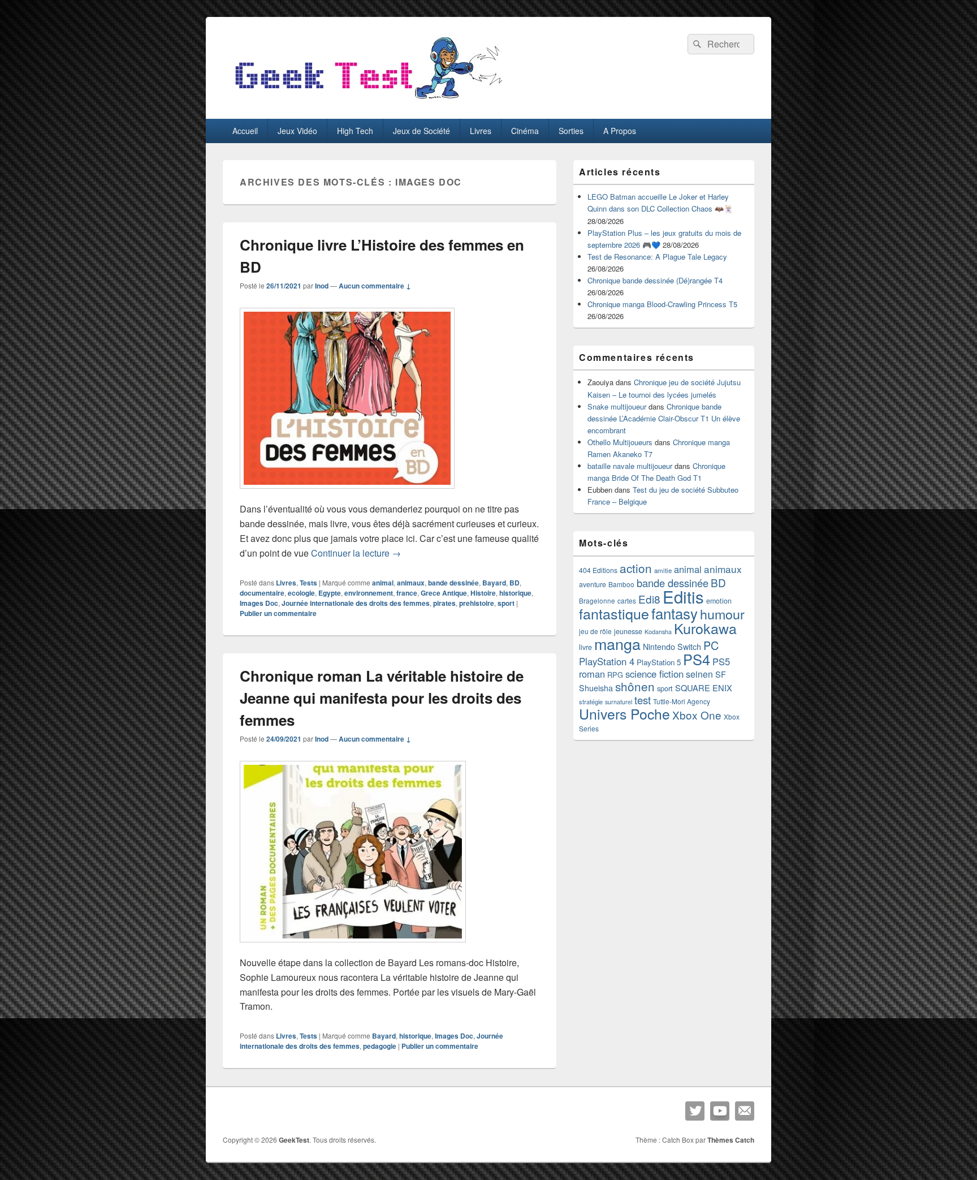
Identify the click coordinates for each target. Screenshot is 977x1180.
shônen (635, 686)
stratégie (591, 701)
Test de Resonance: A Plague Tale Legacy (657, 256)
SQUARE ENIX (703, 688)
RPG (615, 674)
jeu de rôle (595, 631)
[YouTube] (719, 1111)
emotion (719, 601)
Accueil (245, 130)
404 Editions (598, 570)
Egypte (329, 593)
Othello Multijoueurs (619, 442)
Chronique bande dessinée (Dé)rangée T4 (655, 280)
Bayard (494, 583)
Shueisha (596, 688)
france (406, 593)
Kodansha (658, 631)
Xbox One (696, 714)
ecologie (301, 593)
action (636, 567)
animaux (411, 583)
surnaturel (618, 701)
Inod (321, 286)
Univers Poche (624, 713)
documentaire (262, 593)
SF (720, 674)
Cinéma (525, 130)
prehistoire (476, 603)
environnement (368, 593)
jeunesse (628, 631)
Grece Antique (444, 593)
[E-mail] (744, 1111)
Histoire (483, 593)
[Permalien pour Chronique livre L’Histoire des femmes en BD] (347, 494)
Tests (308, 583)
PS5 (721, 661)
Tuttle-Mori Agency (681, 701)
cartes (626, 600)
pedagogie (379, 1046)
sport (506, 603)
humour (722, 613)
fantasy (674, 612)
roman (592, 674)
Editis (683, 596)
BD (514, 583)
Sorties (571, 130)
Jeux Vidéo (297, 130)
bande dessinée (453, 583)
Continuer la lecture (356, 552)
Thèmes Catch (730, 1140)
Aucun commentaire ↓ (375, 286)
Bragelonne (597, 600)
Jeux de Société (421, 130)
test (642, 699)
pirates (444, 603)
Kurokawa (705, 628)
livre (585, 647)
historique (515, 593)
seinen (699, 674)
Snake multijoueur (616, 406)
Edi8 (649, 598)
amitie (663, 570)
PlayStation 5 (659, 662)
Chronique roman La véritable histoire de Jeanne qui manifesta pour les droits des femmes (382, 697)
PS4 (696, 659)
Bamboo (621, 584)
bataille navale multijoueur (629, 465)
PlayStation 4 (606, 661)
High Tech (355, 130)
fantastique (614, 613)
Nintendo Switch (672, 646)
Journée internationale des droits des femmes (356, 603)
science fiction (654, 674)
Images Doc (259, 603)
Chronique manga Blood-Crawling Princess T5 (662, 304)
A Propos (619, 130)
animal (383, 583)
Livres (480, 130)
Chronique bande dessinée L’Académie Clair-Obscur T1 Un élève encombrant (663, 418)
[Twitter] (694, 1111)
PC (711, 645)
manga (617, 643)
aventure (592, 584)
